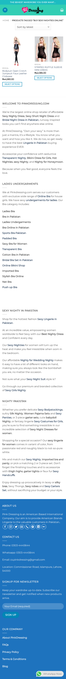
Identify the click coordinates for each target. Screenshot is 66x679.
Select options (12, 84)
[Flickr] (43, 526)
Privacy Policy (10, 652)
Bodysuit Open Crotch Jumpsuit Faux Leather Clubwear (14, 73)
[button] (5, 10)
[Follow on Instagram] (10, 526)
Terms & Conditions (14, 659)
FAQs (5, 644)
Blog (5, 666)
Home (6, 20)
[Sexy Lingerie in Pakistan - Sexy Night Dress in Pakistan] (33, 10)
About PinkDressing (14, 637)
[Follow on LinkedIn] (38, 526)
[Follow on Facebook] (5, 526)
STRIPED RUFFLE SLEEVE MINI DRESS (48, 68)
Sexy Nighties (16, 345)
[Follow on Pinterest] (32, 526)
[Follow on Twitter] (16, 526)
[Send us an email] (21, 526)
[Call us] (27, 526)
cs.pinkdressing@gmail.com (27, 559)
